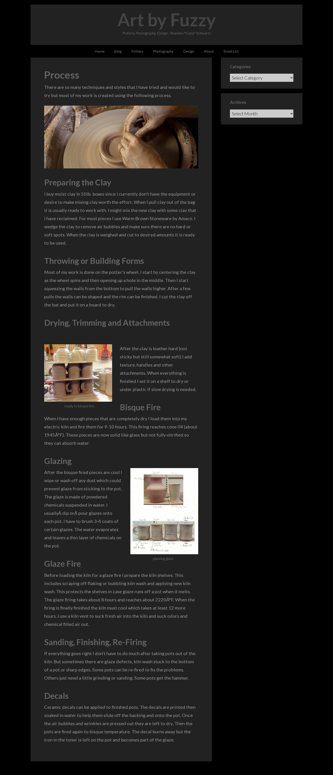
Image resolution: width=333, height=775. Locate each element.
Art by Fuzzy (166, 19)
